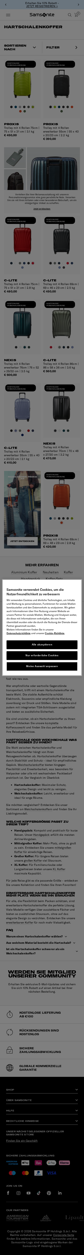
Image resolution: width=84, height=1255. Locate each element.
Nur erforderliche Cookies (41, 655)
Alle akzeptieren (42, 644)
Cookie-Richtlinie (54, 633)
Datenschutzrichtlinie (19, 633)
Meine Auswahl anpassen (42, 666)
